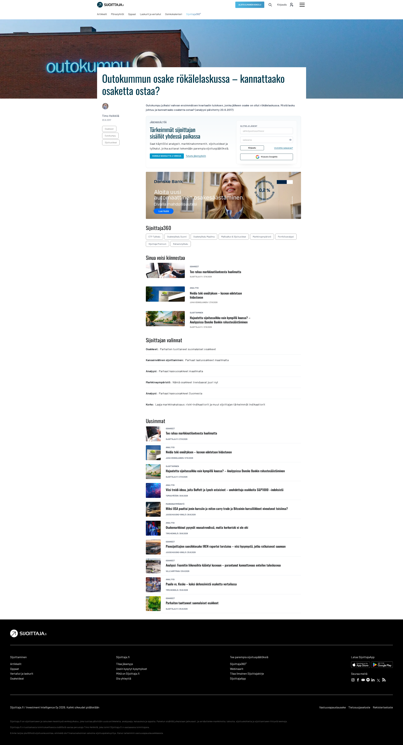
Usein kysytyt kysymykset (131, 668)
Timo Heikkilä (110, 115)
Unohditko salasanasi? (283, 148)
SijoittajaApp (238, 678)
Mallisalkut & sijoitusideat (233, 236)
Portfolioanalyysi (286, 236)
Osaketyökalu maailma (204, 236)
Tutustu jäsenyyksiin (196, 156)
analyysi (194, 288)
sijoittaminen (196, 312)
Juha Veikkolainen (175, 458)
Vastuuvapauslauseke (332, 707)
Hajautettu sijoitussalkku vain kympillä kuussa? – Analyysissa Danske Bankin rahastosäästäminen (225, 471)
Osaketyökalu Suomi (177, 236)
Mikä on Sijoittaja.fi (128, 673)
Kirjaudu (252, 148)
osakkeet (109, 128)
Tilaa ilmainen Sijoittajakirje (247, 673)
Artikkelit (15, 664)
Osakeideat (17, 678)
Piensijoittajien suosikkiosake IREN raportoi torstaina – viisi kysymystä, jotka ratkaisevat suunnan (226, 546)
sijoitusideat (111, 142)
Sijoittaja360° (238, 664)
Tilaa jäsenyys (124, 664)
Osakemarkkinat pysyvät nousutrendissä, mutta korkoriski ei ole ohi (207, 527)
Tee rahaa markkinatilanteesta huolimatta (191, 433)
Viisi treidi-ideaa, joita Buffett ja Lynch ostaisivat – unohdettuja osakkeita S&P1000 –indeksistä (224, 490)
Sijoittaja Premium (157, 244)
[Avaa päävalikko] (302, 5)
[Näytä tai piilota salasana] (290, 139)
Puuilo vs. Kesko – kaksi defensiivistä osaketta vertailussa (201, 584)
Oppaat (14, 668)
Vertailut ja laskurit (21, 673)
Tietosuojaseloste (359, 707)
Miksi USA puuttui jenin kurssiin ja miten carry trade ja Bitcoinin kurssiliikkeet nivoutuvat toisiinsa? (227, 508)
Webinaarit (236, 668)
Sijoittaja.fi (172, 439)
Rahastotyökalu (180, 244)
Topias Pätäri (172, 496)
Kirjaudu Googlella (269, 156)
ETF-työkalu (154, 236)
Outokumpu (110, 135)
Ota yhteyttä (123, 678)
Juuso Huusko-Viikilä (176, 514)
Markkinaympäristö (262, 236)
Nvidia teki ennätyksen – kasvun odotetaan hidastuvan (199, 452)
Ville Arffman (173, 571)
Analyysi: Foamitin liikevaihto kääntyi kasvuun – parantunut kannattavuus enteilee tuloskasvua (223, 565)
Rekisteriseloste (383, 707)
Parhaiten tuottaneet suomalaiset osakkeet (192, 603)
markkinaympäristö (175, 504)
